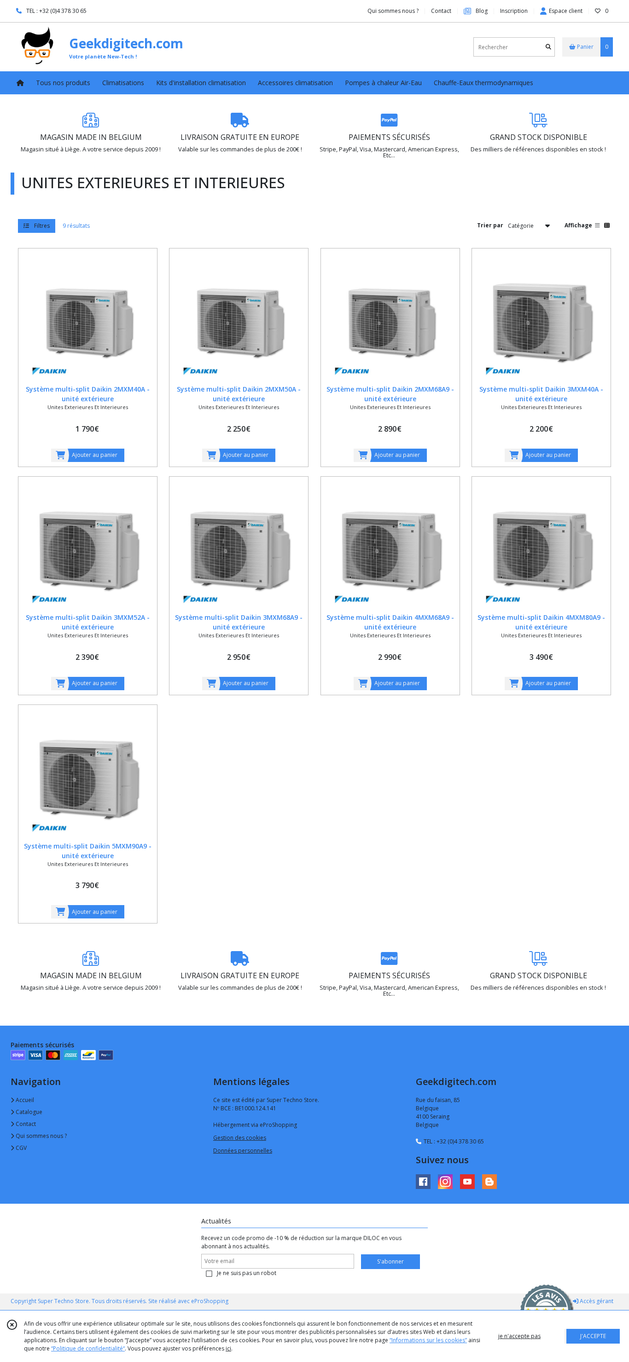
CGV (20, 1148)
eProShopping (209, 1301)
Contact (441, 11)
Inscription (514, 11)
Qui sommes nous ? (40, 1136)
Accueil (24, 1100)
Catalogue (28, 1112)
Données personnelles (242, 1150)
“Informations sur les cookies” (428, 1340)
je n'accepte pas (519, 1336)
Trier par (490, 225)
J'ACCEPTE (593, 1336)
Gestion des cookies (239, 1138)
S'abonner (390, 1261)
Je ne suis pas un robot (246, 1273)
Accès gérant (595, 1301)
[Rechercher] (548, 47)
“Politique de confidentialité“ (88, 1348)
